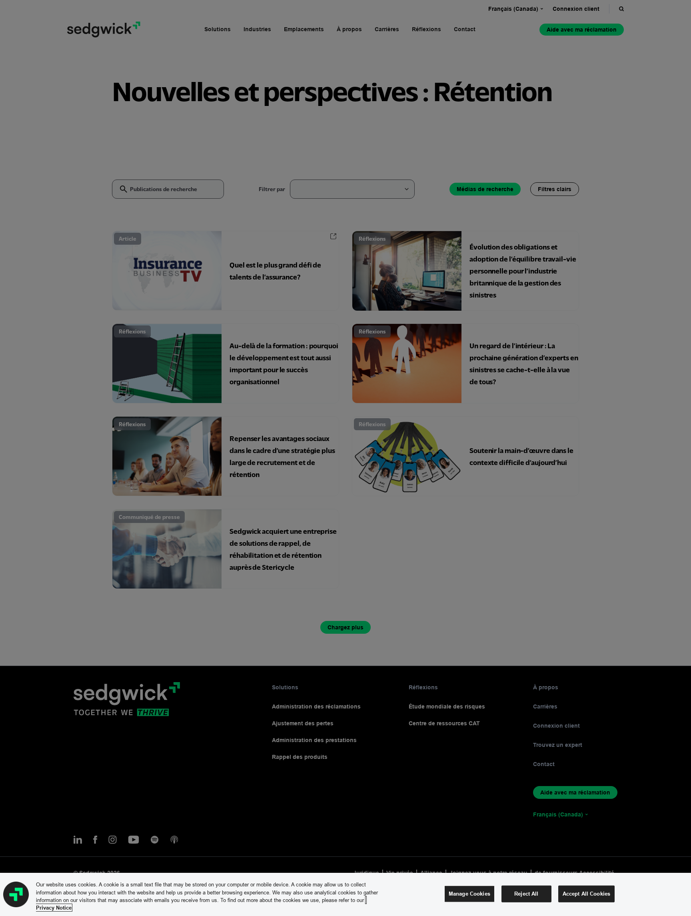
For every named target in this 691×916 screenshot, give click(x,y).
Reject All (526, 893)
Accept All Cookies (586, 893)
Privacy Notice (54, 907)
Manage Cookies (469, 893)
